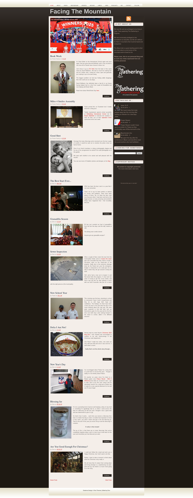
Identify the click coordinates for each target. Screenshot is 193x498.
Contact (128, 5)
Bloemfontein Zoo (126, 133)
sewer (110, 259)
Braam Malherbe (89, 116)
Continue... (107, 96)
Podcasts (114, 5)
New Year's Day (58, 364)
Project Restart (125, 120)
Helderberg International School (96, 114)
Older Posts (108, 480)
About (59, 5)
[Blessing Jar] (61, 422)
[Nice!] (66, 268)
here (97, 90)
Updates (84, 5)
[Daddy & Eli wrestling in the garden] (61, 157)
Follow (136, 5)
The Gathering (132, 31)
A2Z (122, 5)
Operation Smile (107, 117)
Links (106, 5)
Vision (65, 5)
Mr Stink (91, 69)
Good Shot (55, 135)
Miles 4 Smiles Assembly (62, 101)
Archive (92, 5)
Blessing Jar (56, 401)
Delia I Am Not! (58, 327)
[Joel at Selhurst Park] (66, 381)
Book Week (56, 56)
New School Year (58, 293)
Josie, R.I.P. (124, 105)
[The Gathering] (129, 80)
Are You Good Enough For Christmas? (69, 446)
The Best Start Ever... (60, 181)
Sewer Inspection (58, 251)
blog (109, 161)
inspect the (104, 259)
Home (51, 5)
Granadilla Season (59, 219)
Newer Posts (53, 480)
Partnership (74, 5)
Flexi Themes (97, 490)
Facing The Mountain (80, 11)
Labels (100, 5)
